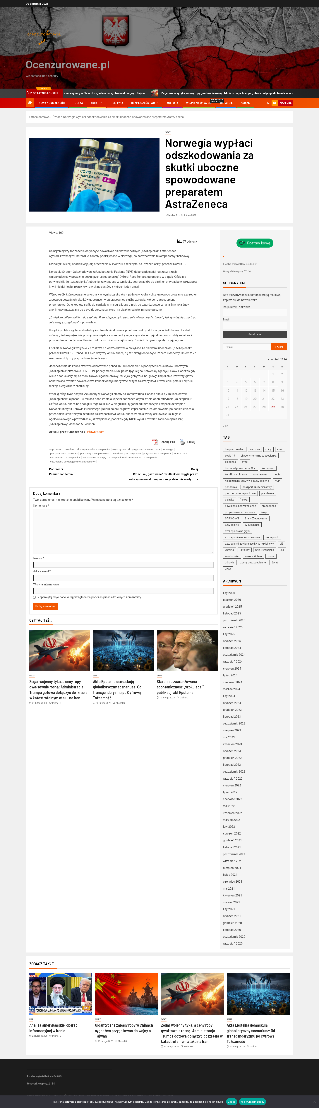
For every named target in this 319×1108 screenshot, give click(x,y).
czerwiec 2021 (232, 881)
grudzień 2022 (232, 758)
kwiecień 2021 (232, 895)
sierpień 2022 (232, 785)
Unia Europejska (264, 549)
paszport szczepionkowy (64, 453)
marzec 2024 (231, 689)
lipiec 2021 (230, 874)
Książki (246, 103)
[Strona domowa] (30, 103)
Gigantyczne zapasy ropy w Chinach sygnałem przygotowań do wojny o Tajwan (124, 1030)
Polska (78, 103)
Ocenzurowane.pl (68, 64)
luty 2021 (229, 909)
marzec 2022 (231, 820)
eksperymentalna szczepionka (93, 449)
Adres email (42, 571)
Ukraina (229, 549)
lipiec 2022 (230, 792)
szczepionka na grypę (94, 457)
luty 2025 (229, 634)
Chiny (98, 1019)
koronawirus (260, 474)
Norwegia (168, 449)
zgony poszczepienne (253, 562)
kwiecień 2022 (232, 813)
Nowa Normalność (52, 103)
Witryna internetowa (46, 584)
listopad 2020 (232, 930)
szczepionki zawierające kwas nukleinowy (72, 461)
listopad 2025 (232, 613)
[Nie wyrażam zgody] (314, 1102)
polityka (229, 499)
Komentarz (41, 505)
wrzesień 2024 (233, 661)
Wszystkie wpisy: (233, 271)
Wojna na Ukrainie (199, 103)
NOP (158, 449)
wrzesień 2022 (233, 778)
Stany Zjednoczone (256, 518)
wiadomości (232, 556)
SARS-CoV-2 (180, 453)
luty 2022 (229, 826)
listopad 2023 (232, 716)
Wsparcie (226, 103)
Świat (95, 103)
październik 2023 (234, 723)
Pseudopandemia (61, 471)
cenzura (255, 449)
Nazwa (38, 558)
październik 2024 (234, 654)
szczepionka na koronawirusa (125, 457)
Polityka (117, 103)
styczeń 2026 (232, 600)
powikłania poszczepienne (126, 453)
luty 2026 (229, 593)
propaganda (269, 505)
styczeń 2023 (232, 751)
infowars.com (95, 432)
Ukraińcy (245, 549)
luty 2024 (229, 696)
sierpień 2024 (232, 668)
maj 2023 (229, 737)
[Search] (268, 103)
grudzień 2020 (232, 923)
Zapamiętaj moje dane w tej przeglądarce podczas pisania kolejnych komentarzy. (90, 597)
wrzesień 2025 (233, 627)
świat (275, 562)
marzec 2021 (231, 902)
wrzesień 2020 (233, 943)
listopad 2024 (232, 648)
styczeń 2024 (232, 703)
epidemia (230, 461)
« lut (225, 426)
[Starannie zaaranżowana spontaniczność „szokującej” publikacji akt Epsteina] (187, 650)
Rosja (264, 512)
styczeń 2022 (232, 833)
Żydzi (228, 568)
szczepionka (73, 457)
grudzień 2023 (232, 710)
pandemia (231, 487)
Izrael (245, 461)
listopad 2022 (232, 764)
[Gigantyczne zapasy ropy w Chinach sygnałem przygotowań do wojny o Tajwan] (126, 994)
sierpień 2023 (232, 730)
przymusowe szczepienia (157, 453)
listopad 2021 (232, 847)
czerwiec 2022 (232, 799)
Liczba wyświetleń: (234, 264)
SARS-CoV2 (232, 518)
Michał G (173, 215)
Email (226, 319)
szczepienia (56, 457)
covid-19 (69, 449)
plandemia (267, 493)
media (276, 474)
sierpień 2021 (232, 868)
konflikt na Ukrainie (236, 474)
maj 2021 (229, 888)
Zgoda (231, 1101)
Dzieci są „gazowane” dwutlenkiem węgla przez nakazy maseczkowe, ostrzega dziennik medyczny (163, 474)
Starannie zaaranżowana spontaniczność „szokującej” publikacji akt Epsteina (180, 687)
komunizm (268, 468)
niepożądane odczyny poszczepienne (132, 449)
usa (282, 549)
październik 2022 (234, 771)
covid (59, 449)
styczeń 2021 (232, 916)
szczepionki (150, 457)
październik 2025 (234, 620)
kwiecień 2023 (232, 744)
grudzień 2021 (232, 840)
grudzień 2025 (232, 606)
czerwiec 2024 (232, 682)
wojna (271, 556)
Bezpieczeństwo (143, 103)
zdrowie (229, 562)
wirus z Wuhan (253, 556)
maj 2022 (229, 806)
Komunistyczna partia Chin (240, 468)
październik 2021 (234, 854)
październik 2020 (234, 936)
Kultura (172, 103)
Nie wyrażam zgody (252, 1101)
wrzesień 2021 (233, 861)
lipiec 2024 (230, 675)
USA (31, 1019)
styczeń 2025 (232, 641)
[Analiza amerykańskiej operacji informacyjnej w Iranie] (60, 994)
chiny (268, 449)
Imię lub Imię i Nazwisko (236, 306)
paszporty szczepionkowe (94, 453)
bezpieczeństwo (234, 449)
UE (281, 543)
